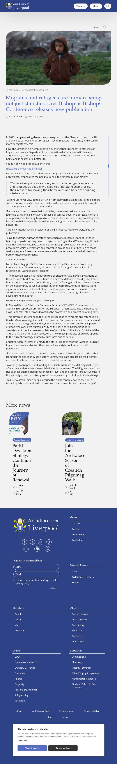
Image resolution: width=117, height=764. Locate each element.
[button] (96, 6)
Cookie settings (63, 748)
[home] (18, 6)
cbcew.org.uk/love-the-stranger (24, 168)
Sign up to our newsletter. (28, 560)
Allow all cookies (32, 748)
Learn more (22, 740)
